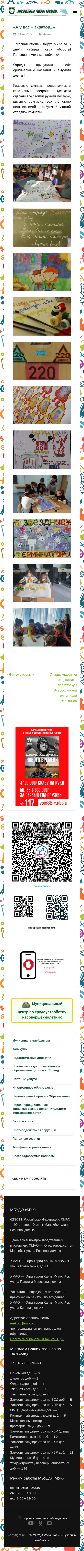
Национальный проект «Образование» (41, 1096)
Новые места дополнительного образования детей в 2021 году (36, 1068)
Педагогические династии (31, 1058)
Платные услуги (24, 1079)
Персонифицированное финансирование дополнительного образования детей (39, 1109)
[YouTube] (31, 1524)
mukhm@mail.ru (22, 1323)
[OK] (40, 1524)
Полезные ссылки (26, 1138)
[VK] (49, 1524)
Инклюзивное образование (32, 1087)
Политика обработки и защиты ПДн (37, 1339)
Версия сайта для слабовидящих (44, 1518)
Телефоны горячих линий (31, 1147)
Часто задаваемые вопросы (33, 1156)
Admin (47, 34)
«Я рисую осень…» (20, 674)
